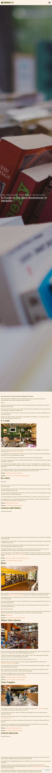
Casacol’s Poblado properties (16, 594)
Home (3, 195)
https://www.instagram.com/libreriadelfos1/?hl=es (17, 558)
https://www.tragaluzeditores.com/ (14, 728)
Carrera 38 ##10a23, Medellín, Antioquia (15, 617)
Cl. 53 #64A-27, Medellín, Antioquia (14, 505)
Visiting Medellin (25, 195)
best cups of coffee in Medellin (18, 554)
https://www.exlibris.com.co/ (12, 503)
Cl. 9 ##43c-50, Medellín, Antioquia (14, 730)
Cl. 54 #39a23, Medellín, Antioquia (14, 560)
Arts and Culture (38, 195)
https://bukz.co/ (9, 615)
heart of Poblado (41, 708)
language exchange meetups (8, 663)
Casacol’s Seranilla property (16, 451)
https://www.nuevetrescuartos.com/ (14, 473)
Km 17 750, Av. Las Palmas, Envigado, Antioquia (17, 475)
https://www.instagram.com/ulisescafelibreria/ (16, 677)
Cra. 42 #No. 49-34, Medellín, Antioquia (15, 679)
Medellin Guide (11, 195)
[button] (49, 2)
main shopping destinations (37, 766)
